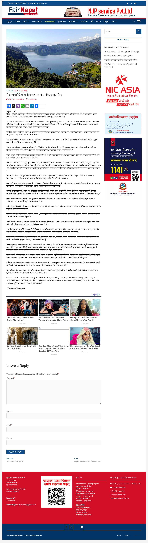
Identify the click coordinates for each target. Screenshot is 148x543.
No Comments (31, 99)
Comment (10, 378)
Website (9, 438)
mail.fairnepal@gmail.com (38, 3)
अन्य (112, 21)
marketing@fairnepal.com (120, 498)
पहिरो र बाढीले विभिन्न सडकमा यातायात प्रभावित (118, 56)
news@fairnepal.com (118, 495)
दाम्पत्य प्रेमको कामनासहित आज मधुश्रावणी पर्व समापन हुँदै (121, 51)
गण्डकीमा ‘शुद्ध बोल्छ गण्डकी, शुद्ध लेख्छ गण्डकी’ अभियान (120, 60)
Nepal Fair (18, 535)
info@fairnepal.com (118, 491)
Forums (127, 535)
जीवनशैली (72, 21)
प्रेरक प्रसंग (62, 21)
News (16, 91)
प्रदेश (25, 21)
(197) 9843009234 (118, 487)
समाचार (98, 21)
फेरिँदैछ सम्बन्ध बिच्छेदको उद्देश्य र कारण (116, 47)
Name (9, 411)
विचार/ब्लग (84, 21)
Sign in (119, 535)
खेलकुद (106, 21)
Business (9, 91)
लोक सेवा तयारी (50, 21)
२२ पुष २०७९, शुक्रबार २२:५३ (16, 99)
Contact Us (137, 535)
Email (9, 425)
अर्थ (91, 21)
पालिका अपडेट (37, 21)
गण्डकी (25, 91)
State (21, 91)
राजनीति (17, 21)
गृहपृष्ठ (10, 21)
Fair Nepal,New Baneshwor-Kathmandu (126, 484)
